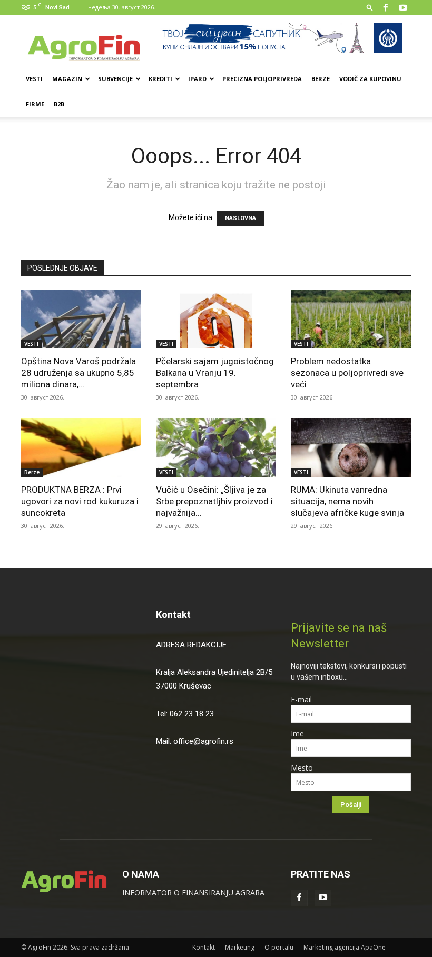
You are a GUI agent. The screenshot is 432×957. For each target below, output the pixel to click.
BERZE (320, 79)
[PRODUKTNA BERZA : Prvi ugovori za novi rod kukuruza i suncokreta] (81, 447)
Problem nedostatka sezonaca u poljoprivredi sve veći (347, 373)
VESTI (34, 79)
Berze (32, 472)
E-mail (301, 699)
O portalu (278, 947)
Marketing (239, 947)
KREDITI (160, 79)
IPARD (197, 79)
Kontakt (173, 614)
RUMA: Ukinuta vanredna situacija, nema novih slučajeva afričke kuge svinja (348, 501)
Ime (297, 734)
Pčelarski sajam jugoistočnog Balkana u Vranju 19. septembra (215, 373)
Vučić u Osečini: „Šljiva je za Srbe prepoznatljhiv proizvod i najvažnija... (214, 501)
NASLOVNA (240, 218)
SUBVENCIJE (115, 79)
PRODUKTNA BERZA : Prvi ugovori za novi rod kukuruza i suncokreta (80, 501)
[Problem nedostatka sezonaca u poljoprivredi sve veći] (351, 319)
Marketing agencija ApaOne (344, 947)
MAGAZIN (67, 79)
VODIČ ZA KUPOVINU (370, 79)
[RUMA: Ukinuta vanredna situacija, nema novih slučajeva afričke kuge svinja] (351, 447)
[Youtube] (403, 7)
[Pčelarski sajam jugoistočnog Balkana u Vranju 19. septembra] (216, 319)
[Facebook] (386, 7)
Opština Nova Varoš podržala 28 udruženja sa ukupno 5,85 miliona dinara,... (78, 373)
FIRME (35, 104)
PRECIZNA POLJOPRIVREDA (262, 79)
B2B (59, 104)
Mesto (302, 768)
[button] (370, 7)
